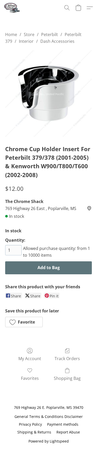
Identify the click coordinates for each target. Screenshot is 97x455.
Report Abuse (68, 432)
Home (11, 34)
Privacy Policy (30, 424)
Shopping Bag (67, 378)
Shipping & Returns (34, 432)
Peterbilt (49, 34)
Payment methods (62, 424)
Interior (26, 41)
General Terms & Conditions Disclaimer (48, 416)
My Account (29, 358)
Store (29, 34)
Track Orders (67, 358)
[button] (12, 8)
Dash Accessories (57, 41)
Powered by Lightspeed (48, 441)
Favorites (30, 378)
